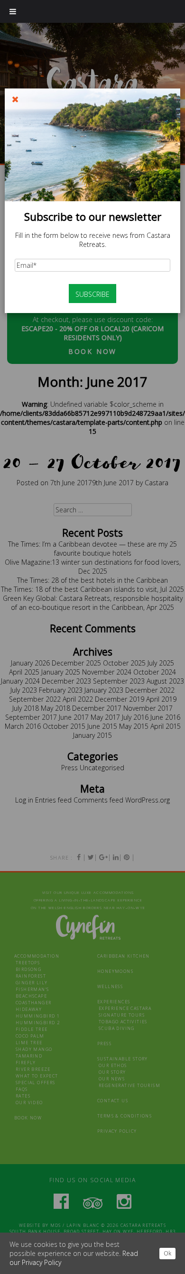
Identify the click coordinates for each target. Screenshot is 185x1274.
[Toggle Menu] (13, 11)
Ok (167, 1253)
